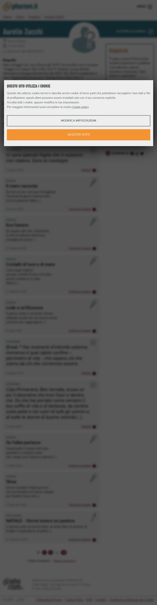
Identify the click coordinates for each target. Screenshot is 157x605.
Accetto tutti (79, 134)
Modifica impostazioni (78, 120)
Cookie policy (80, 107)
